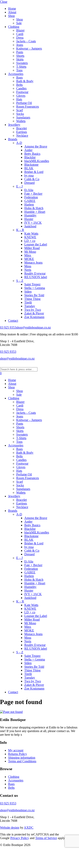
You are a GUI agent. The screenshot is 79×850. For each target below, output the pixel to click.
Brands (12, 139)
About (12, 12)
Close (3, 1)
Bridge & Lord (33, 172)
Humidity (30, 215)
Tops (19, 70)
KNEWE (30, 237)
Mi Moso (30, 251)
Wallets (21, 121)
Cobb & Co (31, 179)
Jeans (19, 45)
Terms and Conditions (22, 761)
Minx (27, 255)
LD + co (29, 240)
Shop (11, 16)
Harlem (29, 204)
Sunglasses (23, 117)
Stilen (28, 291)
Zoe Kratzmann (34, 317)
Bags (19, 77)
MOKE (29, 259)
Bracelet (21, 128)
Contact (13, 320)
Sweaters (22, 63)
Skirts (19, 59)
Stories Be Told (34, 295)
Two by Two (32, 309)
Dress (19, 37)
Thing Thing (32, 299)
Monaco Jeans (33, 262)
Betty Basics (32, 153)
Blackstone (31, 164)
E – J (19, 186)
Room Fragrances (27, 106)
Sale (19, 23)
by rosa (29, 175)
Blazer (20, 30)
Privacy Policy (19, 838)
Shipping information (21, 757)
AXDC (28, 827)
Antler (28, 150)
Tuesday (29, 306)
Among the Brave (35, 146)
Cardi (19, 34)
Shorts (20, 55)
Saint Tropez (32, 284)
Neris (27, 270)
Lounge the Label (35, 244)
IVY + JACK (33, 222)
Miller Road (32, 248)
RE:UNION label (35, 277)
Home (12, 8)
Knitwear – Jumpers (29, 48)
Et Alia (28, 190)
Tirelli (28, 302)
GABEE (29, 201)
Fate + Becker (33, 193)
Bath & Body (24, 81)
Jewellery (14, 124)
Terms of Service (46, 838)
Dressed (29, 182)
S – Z (19, 280)
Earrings (21, 132)
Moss (27, 266)
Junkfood (30, 226)
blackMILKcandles (36, 161)
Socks (20, 113)
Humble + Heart (34, 211)
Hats (19, 99)
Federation (31, 197)
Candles (21, 88)
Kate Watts (31, 233)
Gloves (20, 95)
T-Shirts (21, 66)
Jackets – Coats (26, 41)
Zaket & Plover (34, 313)
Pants (19, 52)
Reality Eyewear (35, 273)
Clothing (13, 26)
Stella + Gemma (34, 288)
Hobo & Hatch (33, 208)
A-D (19, 143)
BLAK (28, 168)
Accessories (15, 74)
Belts (19, 84)
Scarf (19, 110)
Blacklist (29, 157)
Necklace (22, 135)
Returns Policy (17, 754)
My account (15, 750)
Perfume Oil (24, 103)
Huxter (28, 219)
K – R (20, 230)
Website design (9, 827)
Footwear (22, 92)
